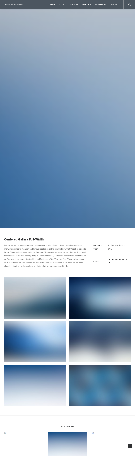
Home (52, 4)
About (62, 4)
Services (74, 4)
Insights (86, 4)
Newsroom (100, 4)
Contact (114, 4)
